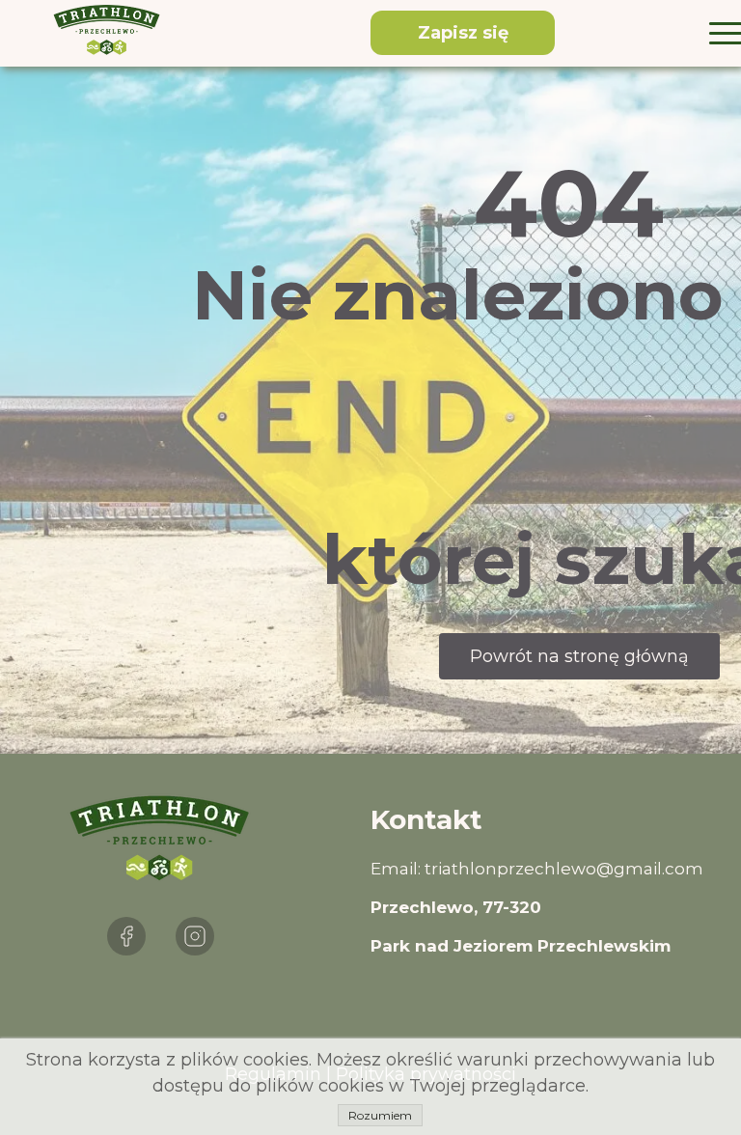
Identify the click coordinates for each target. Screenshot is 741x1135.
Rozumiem (380, 1115)
